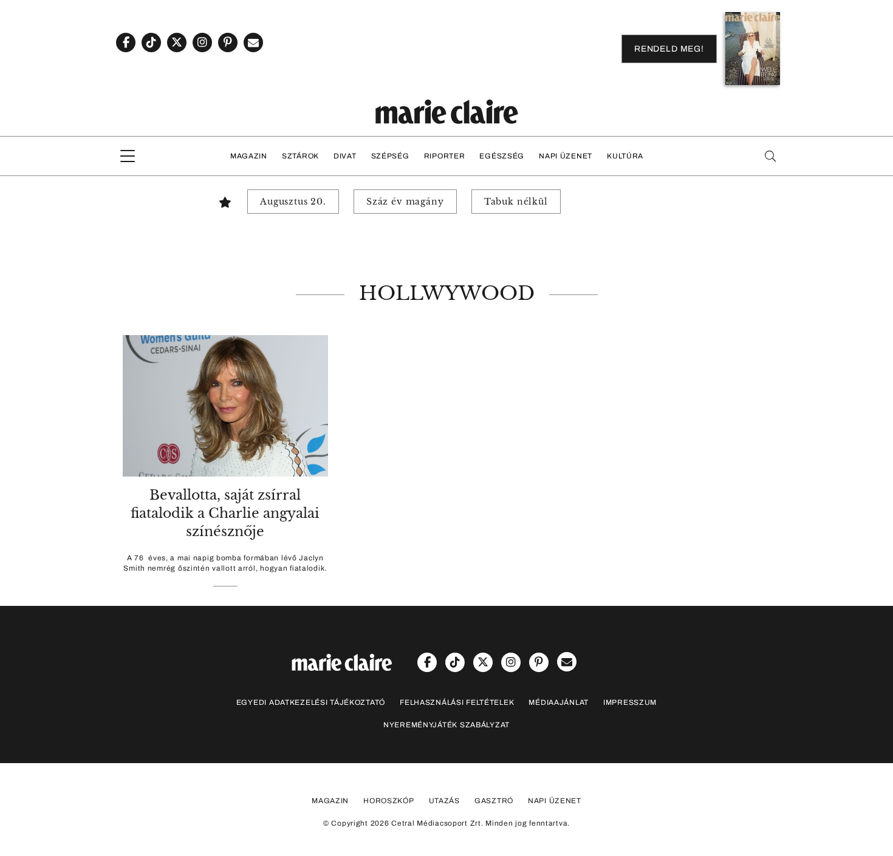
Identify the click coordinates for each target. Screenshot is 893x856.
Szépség (390, 156)
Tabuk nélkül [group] (516, 201)
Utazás (444, 801)
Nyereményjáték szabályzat (446, 725)
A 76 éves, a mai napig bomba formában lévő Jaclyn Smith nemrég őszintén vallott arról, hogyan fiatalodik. (225, 563)
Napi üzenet (565, 156)
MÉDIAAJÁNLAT (559, 702)
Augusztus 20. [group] (293, 201)
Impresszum (630, 702)
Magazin (248, 156)
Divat (345, 156)
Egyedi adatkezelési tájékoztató (310, 702)
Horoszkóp (388, 801)
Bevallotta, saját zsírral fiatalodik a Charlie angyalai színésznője (225, 513)
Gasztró (493, 801)
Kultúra (625, 156)
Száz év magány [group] (405, 201)
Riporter (444, 156)
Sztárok (300, 156)
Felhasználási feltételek (457, 702)
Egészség (501, 156)
